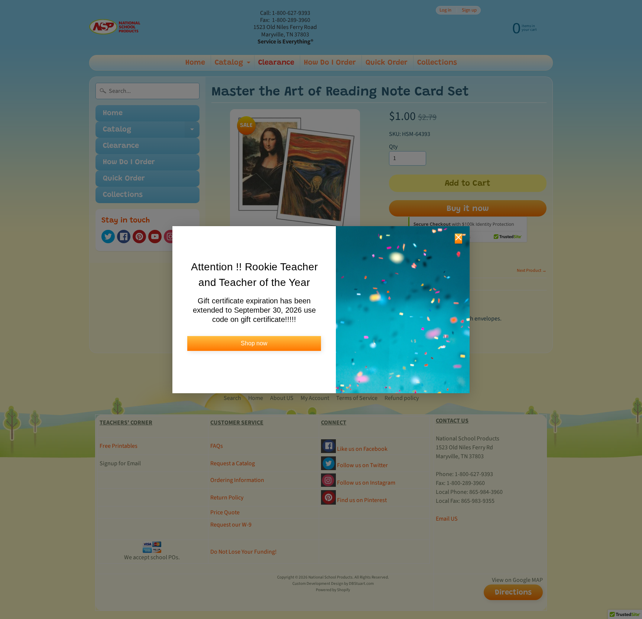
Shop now (254, 343)
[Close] (458, 239)
